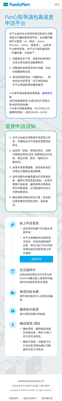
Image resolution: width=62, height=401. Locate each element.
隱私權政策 (47, 398)
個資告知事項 (30, 398)
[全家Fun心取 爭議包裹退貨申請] (17, 4)
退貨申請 (36, 259)
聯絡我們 (13, 398)
